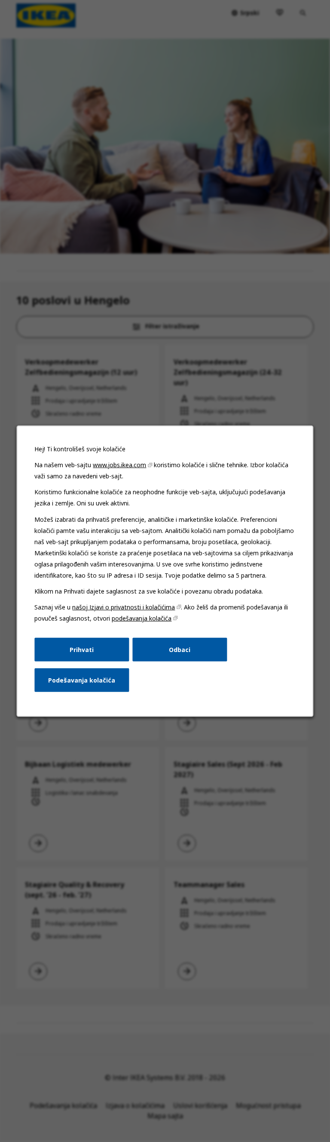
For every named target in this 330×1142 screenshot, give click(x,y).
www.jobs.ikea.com (119, 465)
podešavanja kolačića (141, 618)
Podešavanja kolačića (81, 680)
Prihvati (82, 649)
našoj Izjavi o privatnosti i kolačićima (123, 607)
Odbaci (179, 649)
